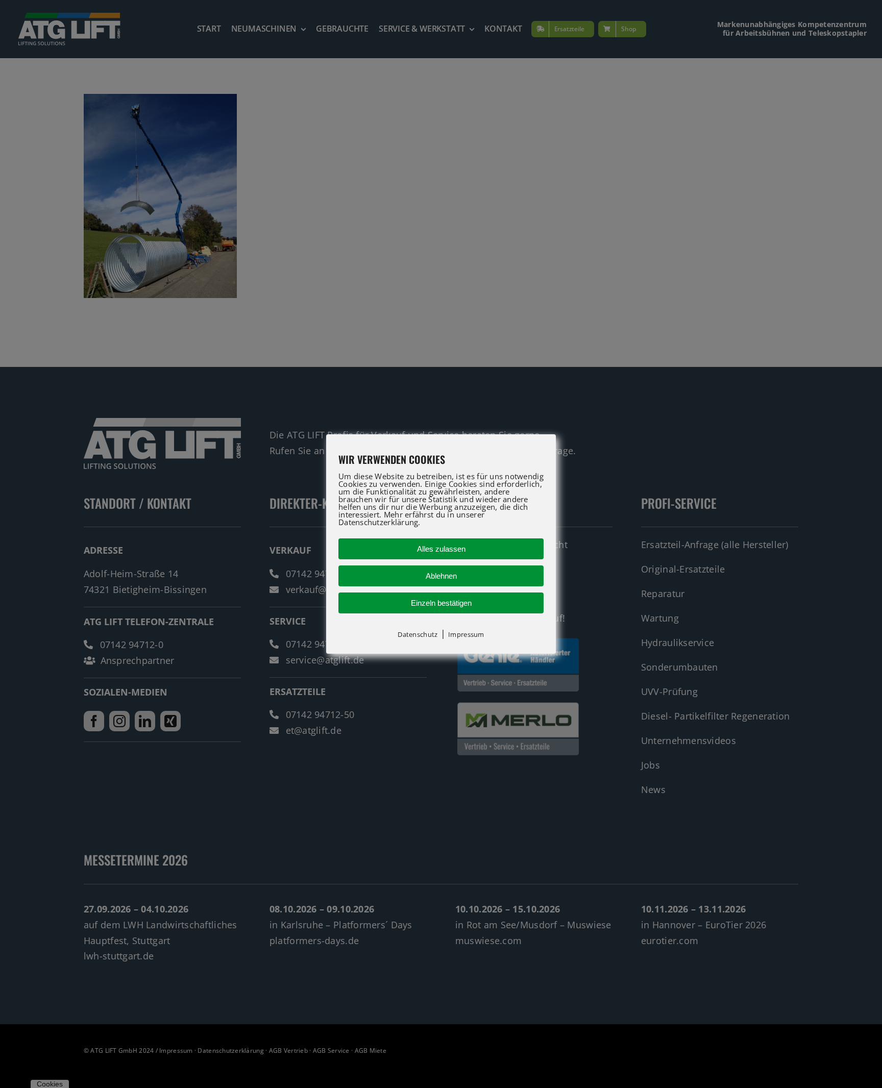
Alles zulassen (441, 549)
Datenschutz (417, 634)
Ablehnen (441, 576)
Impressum (466, 634)
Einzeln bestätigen (441, 603)
